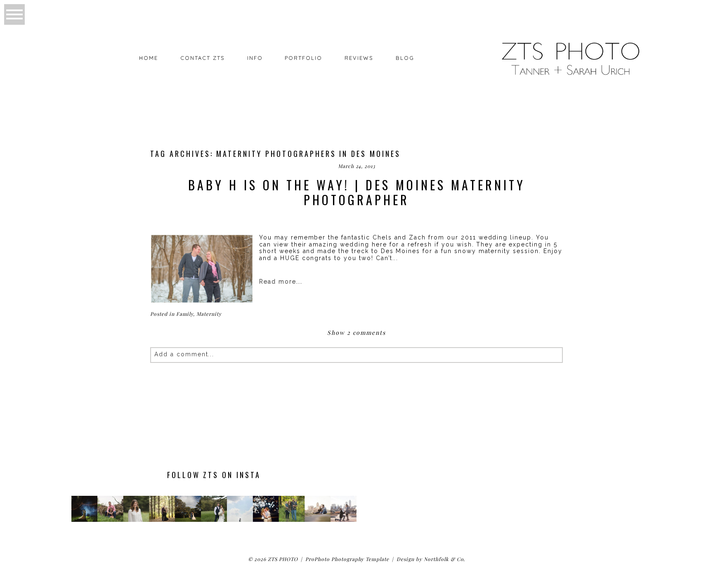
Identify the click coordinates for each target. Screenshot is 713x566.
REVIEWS (359, 57)
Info (255, 57)
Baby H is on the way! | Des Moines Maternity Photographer (356, 192)
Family (185, 313)
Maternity (209, 313)
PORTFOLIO (303, 57)
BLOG (405, 57)
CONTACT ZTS (202, 57)
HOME (148, 57)
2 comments (356, 332)
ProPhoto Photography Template (347, 559)
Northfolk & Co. (444, 559)
